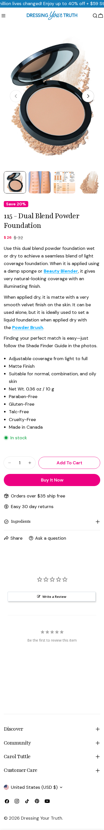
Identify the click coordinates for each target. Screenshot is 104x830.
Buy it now (52, 480)
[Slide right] (88, 96)
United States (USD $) (34, 787)
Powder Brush (27, 327)
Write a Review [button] (54, 596)
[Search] (95, 16)
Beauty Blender (61, 271)
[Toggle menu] (3, 16)
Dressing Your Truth (41, 818)
